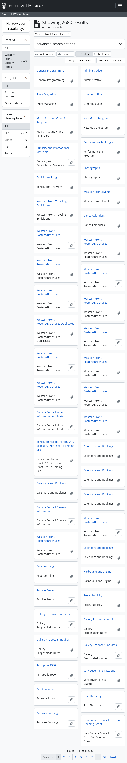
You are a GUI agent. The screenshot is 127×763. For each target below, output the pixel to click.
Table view (103, 54)
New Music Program (96, 118)
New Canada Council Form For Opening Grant (102, 722)
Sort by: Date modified (79, 60)
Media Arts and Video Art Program (52, 120)
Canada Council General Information (51, 509)
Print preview (46, 54)
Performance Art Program (100, 142)
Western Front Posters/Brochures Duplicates (55, 321)
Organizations (16, 104)
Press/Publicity (93, 595)
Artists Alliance (46, 689)
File (16, 133)
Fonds (16, 154)
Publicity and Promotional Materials (53, 150)
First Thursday (92, 696)
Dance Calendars (94, 215)
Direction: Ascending (110, 60)
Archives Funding (47, 713)
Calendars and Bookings (99, 446)
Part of (10, 40)
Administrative (93, 70)
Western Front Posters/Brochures (48, 233)
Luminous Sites (93, 94)
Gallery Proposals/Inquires (53, 614)
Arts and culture (16, 94)
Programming (45, 566)
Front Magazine (46, 94)
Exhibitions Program (49, 177)
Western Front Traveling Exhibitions (52, 203)
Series (16, 140)
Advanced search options (56, 44)
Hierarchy (67, 54)
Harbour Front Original (98, 571)
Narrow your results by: (16, 26)
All (6, 48)
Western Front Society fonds (16, 61)
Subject (10, 77)
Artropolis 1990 (46, 665)
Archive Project (46, 590)
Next (113, 757)
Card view (85, 54)
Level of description (13, 116)
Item (16, 147)
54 (104, 757)
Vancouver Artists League (99, 670)
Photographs (92, 168)
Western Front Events (97, 192)
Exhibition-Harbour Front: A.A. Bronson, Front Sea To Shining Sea (55, 446)
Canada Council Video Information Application (51, 414)
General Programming (50, 70)
